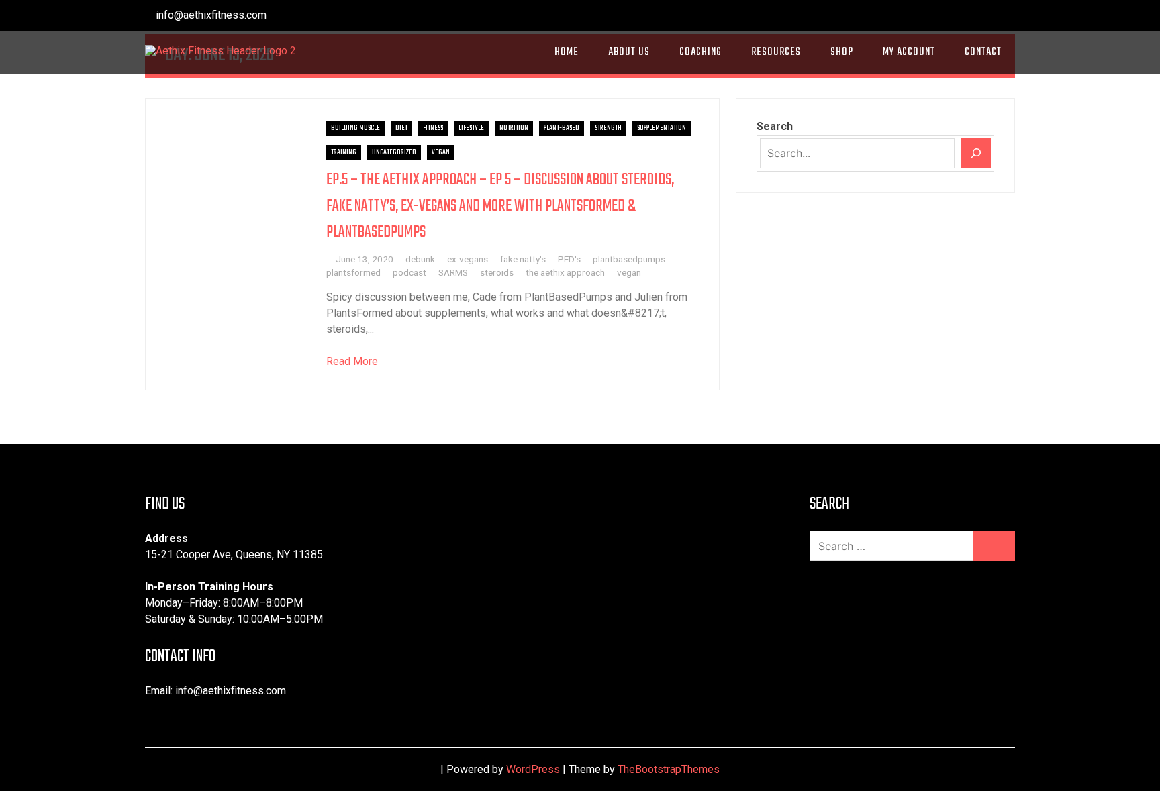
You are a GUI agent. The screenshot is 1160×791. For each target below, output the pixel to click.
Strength (608, 128)
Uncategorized (394, 152)
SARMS (453, 272)
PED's (569, 259)
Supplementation (661, 128)
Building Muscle (355, 128)
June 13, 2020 (364, 259)
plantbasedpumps (629, 259)
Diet (401, 128)
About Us (629, 52)
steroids (497, 272)
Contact (983, 52)
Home (566, 52)
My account (909, 52)
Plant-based (561, 128)
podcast (409, 272)
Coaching (700, 52)
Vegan (441, 152)
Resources (776, 52)
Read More (352, 361)
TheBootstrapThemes (669, 769)
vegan (629, 272)
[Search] (976, 153)
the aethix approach (565, 272)
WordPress (533, 769)
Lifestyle (471, 128)
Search (775, 126)
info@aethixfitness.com (210, 15)
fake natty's (523, 259)
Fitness (433, 128)
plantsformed (353, 272)
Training (343, 152)
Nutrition (513, 128)
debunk (420, 259)
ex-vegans (467, 259)
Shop (841, 52)
